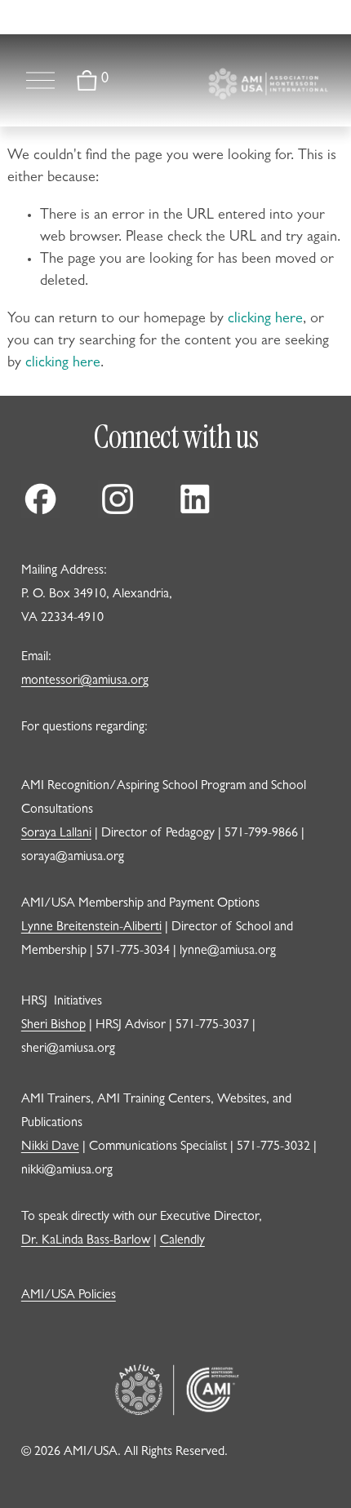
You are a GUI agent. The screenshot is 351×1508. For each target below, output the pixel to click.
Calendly (182, 1241)
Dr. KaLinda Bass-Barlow (85, 1241)
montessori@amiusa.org (85, 681)
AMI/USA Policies (68, 1295)
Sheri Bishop (53, 1025)
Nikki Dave (50, 1147)
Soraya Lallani (56, 833)
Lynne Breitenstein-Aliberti (91, 927)
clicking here (265, 320)
